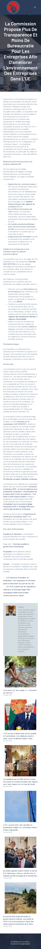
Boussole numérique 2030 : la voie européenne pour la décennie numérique (20, 489)
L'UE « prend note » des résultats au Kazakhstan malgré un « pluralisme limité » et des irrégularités (20, 827)
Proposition (7, 552)
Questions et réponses (12, 534)
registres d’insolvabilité (17, 319)
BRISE (19, 302)
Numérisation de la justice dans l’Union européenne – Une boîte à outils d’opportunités (20, 494)
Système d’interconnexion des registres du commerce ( (21, 204)
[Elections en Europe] (13, 7)
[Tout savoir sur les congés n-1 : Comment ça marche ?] (20, 686)
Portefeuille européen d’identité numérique (20, 479)
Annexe (6, 564)
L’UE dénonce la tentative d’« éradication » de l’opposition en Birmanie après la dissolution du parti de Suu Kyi (19, 581)
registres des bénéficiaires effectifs (22, 317)
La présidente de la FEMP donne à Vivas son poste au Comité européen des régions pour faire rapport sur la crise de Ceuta (20, 781)
